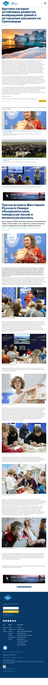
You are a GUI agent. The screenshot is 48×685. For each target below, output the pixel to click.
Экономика (10, 633)
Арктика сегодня (11, 629)
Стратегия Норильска (21, 637)
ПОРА (9, 228)
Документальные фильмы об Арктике (20, 228)
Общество (10, 635)
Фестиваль (4, 228)
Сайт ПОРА (19, 627)
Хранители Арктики (21, 642)
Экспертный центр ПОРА (10, 659)
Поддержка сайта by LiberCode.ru (9, 671)
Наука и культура (12, 637)
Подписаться (42, 101)
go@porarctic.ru (20, 657)
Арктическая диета (21, 638)
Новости (10, 627)
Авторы (4, 629)
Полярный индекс (20, 629)
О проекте (5, 627)
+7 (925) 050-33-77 (13, 655)
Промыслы (32, 228)
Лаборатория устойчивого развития (24, 635)
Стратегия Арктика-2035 (22, 640)
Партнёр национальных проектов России (10, 668)
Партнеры (5, 631)
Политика (10, 631)
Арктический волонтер (21, 644)
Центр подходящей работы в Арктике (24, 631)
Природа (10, 638)
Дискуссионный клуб (21, 633)
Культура (38, 228)
